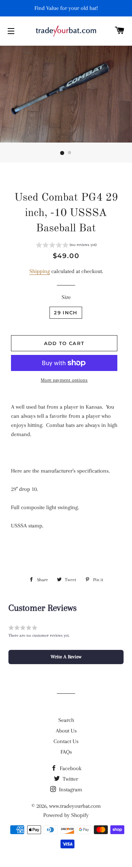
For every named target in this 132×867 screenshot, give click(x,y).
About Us (66, 730)
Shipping (39, 271)
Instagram (70, 789)
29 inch (65, 312)
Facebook (69, 768)
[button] (66, 246)
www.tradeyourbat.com (75, 806)
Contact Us (66, 741)
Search (66, 720)
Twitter (69, 779)
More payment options (64, 380)
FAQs (66, 752)
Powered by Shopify (66, 815)
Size (66, 297)
